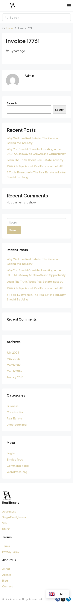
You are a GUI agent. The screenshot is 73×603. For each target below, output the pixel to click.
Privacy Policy (10, 551)
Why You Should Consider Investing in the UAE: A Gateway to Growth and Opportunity (36, 151)
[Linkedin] (68, 599)
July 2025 (13, 352)
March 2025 (14, 365)
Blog (5, 580)
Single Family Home (14, 517)
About (6, 569)
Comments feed (18, 465)
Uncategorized (17, 424)
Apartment (9, 511)
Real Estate (14, 418)
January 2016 (15, 377)
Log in (11, 453)
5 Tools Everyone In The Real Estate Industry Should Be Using (36, 174)
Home (9, 28)
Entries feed (15, 459)
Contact (7, 586)
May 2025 (13, 358)
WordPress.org (17, 472)
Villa (4, 523)
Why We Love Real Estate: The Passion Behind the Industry (32, 140)
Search (12, 103)
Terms (6, 546)
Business (13, 406)
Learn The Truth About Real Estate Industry (35, 160)
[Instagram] (63, 599)
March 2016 (14, 371)
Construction (15, 412)
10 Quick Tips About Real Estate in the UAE (35, 166)
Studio (6, 529)
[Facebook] (57, 599)
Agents (6, 574)
